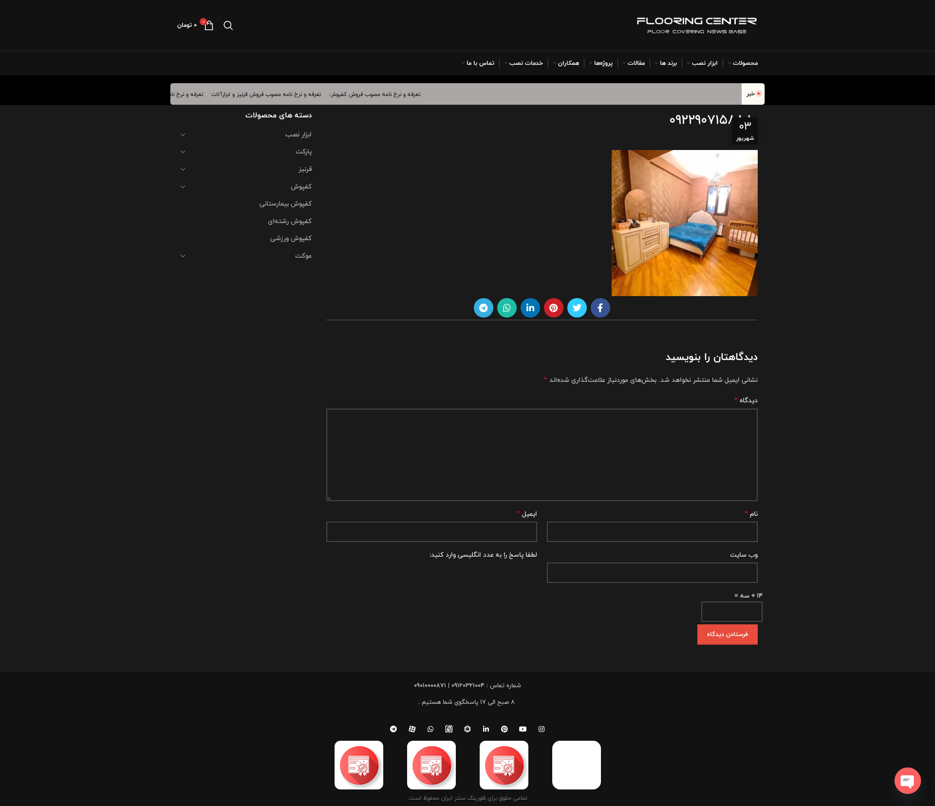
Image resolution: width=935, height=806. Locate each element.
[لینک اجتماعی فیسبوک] (600, 308)
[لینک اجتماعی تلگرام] (483, 308)
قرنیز (305, 169)
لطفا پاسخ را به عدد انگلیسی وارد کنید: (483, 554)
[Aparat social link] (412, 729)
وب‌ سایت (744, 554)
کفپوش (301, 186)
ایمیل (527, 513)
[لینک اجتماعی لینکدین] (530, 308)
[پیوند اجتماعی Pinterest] (553, 308)
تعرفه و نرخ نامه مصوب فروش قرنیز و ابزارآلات (274, 94)
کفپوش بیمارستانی (286, 203)
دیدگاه (746, 400)
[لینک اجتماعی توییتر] (577, 308)
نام (751, 513)
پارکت (304, 151)
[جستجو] (228, 25)
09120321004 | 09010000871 (449, 685)
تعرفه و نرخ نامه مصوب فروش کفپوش (383, 94)
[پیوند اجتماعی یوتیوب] (523, 729)
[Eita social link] (449, 729)
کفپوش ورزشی (291, 238)
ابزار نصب (298, 134)
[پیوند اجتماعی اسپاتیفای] (467, 729)
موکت (303, 256)
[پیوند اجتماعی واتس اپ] (507, 308)
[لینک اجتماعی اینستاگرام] (541, 729)
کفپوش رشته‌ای (290, 221)
